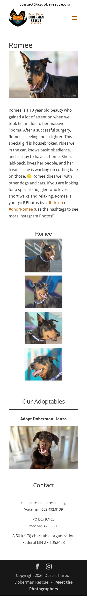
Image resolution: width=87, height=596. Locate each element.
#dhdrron (54, 202)
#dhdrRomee (21, 209)
